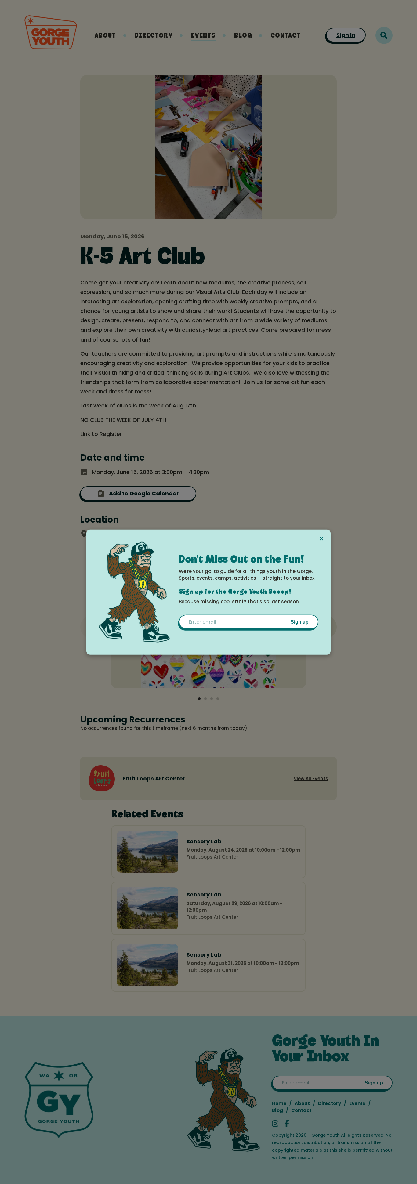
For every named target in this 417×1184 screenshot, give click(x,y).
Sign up (300, 622)
